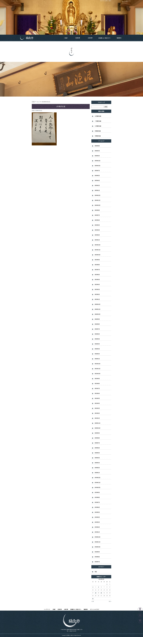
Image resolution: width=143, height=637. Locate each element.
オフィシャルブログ (94, 609)
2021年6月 (97, 393)
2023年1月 (97, 299)
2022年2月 (97, 353)
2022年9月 (97, 319)
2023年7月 (97, 269)
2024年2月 (97, 235)
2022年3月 (97, 348)
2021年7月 (97, 388)
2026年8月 (97, 145)
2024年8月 (97, 210)
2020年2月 (97, 467)
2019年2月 (97, 527)
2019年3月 (97, 522)
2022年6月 (97, 334)
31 (92, 598)
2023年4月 (97, 284)
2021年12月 (97, 363)
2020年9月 (97, 433)
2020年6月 (97, 448)
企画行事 (90, 38)
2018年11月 (97, 542)
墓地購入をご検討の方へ (104, 38)
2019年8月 (97, 497)
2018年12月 (97, 537)
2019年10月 (97, 487)
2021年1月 (97, 418)
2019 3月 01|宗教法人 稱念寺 (105, 0)
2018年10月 (97, 547)
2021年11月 (97, 368)
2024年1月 (97, 240)
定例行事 (78, 38)
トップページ (39, 38)
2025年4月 (97, 180)
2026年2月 (97, 155)
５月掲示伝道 (98, 126)
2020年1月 (97, 472)
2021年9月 (97, 378)
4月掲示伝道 (98, 131)
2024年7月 (97, 215)
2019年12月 (97, 477)
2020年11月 (97, 423)
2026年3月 (97, 150)
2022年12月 (97, 304)
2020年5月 (97, 452)
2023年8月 (97, 264)
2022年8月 (97, 324)
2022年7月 (97, 329)
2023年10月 (97, 254)
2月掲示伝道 (60, 106)
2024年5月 (97, 225)
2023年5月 (97, 279)
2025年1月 (97, 190)
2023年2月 (97, 294)
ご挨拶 (66, 38)
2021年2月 (97, 413)
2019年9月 (97, 492)
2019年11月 (97, 482)
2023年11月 (97, 249)
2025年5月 (97, 175)
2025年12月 (97, 160)
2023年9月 (97, 259)
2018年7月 (97, 561)
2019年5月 (97, 512)
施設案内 (119, 38)
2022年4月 (97, 344)
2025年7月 (97, 170)
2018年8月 (97, 556)
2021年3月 (97, 408)
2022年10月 (97, 314)
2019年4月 (97, 517)
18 (95, 592)
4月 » (110, 601)
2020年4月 (97, 457)
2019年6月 (97, 507)
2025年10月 (97, 165)
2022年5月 (97, 339)
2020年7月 (97, 443)
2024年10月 (97, 205)
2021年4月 (97, 403)
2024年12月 (97, 195)
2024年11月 (97, 200)
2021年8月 (97, 383)
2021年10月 (97, 373)
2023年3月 (97, 289)
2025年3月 (97, 185)
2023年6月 (97, 274)
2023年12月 (97, 245)
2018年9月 (97, 551)
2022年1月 (97, 358)
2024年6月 (97, 220)
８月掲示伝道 (98, 116)
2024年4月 (97, 230)
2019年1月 (97, 532)
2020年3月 (97, 462)
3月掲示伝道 (98, 136)
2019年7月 (97, 502)
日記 (96, 571)
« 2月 (92, 601)
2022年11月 (97, 309)
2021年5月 (97, 398)
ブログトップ (101, 102)
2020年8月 (97, 438)
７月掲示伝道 (98, 121)
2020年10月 (97, 428)
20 (101, 592)
